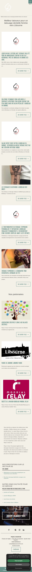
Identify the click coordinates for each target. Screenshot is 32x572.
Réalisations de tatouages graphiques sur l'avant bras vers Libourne (14, 473)
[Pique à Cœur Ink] (8, 8)
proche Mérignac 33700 (10, 495)
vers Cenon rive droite (9, 499)
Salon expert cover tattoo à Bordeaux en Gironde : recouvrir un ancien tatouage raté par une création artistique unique (16, 145)
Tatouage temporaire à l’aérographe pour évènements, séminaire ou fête (14, 272)
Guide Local (16, 553)
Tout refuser (19, 564)
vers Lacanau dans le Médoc (11, 502)
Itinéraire (5, 569)
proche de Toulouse (9, 492)
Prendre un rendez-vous (16, 515)
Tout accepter (18, 560)
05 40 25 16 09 (16, 545)
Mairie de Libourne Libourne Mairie (12, 363)
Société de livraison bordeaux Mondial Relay (15, 401)
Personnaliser (18, 568)
